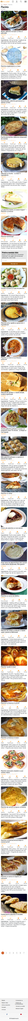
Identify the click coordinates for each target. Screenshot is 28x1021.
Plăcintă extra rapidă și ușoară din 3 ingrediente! (12, 323)
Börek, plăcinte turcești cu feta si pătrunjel (12, 32)
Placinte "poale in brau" (8, 667)
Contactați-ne (19, 1000)
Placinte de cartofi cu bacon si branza (13, 807)
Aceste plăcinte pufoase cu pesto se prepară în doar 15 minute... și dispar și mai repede (13, 430)
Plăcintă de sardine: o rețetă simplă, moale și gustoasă (12, 393)
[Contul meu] (16, 1)
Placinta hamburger (7, 236)
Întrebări (4, 1007)
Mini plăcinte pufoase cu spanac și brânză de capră (12, 458)
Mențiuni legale (19, 1008)
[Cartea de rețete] (12, 1)
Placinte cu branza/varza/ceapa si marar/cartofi (12, 841)
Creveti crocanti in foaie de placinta (12, 288)
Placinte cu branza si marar (10, 738)
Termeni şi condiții (20, 1006)
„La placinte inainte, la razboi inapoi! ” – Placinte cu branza (14, 210)
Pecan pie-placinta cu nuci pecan (12, 528)
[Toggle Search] (21, 1)
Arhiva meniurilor (6, 1005)
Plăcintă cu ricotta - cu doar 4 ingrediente (11, 174)
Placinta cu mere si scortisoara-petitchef (11, 358)
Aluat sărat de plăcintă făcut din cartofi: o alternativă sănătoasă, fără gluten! (14, 563)
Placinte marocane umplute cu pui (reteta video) (12, 771)
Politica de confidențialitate (19, 1003)
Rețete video (5, 1002)
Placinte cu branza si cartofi (10, 703)
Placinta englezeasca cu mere (10, 66)
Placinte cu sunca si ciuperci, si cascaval (11, 877)
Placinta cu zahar (6, 493)
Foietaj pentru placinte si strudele (12, 914)
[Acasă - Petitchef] (1, 4)
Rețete (3, 1000)
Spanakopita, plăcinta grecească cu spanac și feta (12, 101)
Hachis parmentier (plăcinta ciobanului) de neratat (14, 138)
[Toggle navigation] (25, 2)
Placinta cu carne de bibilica (10, 596)
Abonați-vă (14, 264)
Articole (4, 1009)
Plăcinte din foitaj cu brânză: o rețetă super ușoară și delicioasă (13, 631)
